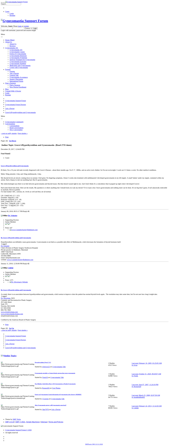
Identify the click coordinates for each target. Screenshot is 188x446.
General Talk (14, 75)
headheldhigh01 (139, 397)
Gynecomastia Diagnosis (18, 56)
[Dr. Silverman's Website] (19, 282)
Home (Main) (10, 40)
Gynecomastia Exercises (18, 62)
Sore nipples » (23, 133)
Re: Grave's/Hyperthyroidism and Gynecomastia (16, 238)
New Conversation (16, 130)
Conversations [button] (10, 124)
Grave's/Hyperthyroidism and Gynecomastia (15, 166)
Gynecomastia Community (14, 122)
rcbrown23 (46, 367)
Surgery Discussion (16, 79)
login (20, 26)
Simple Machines (32, 422)
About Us (13, 44)
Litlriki (10, 268)
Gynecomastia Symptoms (18, 58)
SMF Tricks (17, 419)
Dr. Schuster (12, 216)
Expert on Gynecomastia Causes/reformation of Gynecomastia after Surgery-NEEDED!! (58, 394)
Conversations (14, 126)
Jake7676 (45, 409)
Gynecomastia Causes (17, 52)
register (26, 26)
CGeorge (45, 399)
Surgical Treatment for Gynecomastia (22, 60)
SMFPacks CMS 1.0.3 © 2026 (94, 444)
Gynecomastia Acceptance (19, 77)
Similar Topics (10, 356)
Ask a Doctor (14, 73)
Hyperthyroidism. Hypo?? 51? (43, 362)
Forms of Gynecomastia (18, 54)
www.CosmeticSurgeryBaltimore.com (20, 260)
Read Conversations (16, 128)
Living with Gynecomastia (19, 67)
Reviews (13, 46)
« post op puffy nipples (9, 133)
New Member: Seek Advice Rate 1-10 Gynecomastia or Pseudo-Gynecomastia (55, 383)
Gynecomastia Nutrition (18, 63)
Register (12, 15)
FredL (136, 376)
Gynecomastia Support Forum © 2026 (18, 430)
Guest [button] (7, 11)
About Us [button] (8, 42)
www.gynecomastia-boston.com (12, 314)
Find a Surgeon (15, 85)
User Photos (56, 388)
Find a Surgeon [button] (10, 83)
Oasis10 (45, 377)
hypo (135, 365)
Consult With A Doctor (13, 91)
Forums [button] (7, 69)
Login (12, 13)
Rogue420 (46, 388)
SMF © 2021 (20, 422)
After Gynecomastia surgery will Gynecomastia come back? (50, 405)
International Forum (16, 81)
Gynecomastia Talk (59, 367)
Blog (7, 89)
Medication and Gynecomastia (20, 65)
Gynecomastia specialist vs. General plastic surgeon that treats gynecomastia (55, 373)
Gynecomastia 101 (16, 50)
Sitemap (44, 422)
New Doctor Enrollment (18, 87)
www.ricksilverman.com (9, 312)
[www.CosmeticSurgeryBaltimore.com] (24, 230)
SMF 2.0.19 (9, 422)
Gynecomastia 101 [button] (11, 48)
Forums (12, 71)
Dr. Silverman (5, 298)
